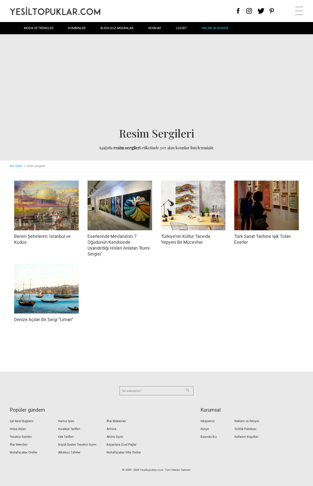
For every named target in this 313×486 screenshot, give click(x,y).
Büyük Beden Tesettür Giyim (77, 444)
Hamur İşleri (66, 421)
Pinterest (271, 11)
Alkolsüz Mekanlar (117, 28)
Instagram (249, 11)
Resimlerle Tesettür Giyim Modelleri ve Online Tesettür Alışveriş (55, 11)
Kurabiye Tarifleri (69, 429)
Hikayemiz (208, 421)
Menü (299, 11)
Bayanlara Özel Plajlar (121, 444)
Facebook (238, 11)
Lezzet (181, 28)
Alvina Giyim (115, 437)
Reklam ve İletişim (247, 421)
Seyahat (154, 28)
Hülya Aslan (18, 429)
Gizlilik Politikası (245, 429)
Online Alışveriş (214, 28)
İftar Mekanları (116, 421)
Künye (205, 429)
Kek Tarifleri (66, 437)
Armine (111, 429)
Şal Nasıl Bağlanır (22, 421)
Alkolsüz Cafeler (69, 452)
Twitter (261, 11)
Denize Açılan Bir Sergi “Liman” (43, 319)
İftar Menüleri (19, 444)
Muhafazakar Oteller (23, 452)
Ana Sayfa (16, 166)
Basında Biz (209, 437)
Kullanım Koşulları (246, 437)
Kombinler (77, 28)
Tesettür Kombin (21, 437)
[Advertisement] (156, 82)
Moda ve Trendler (39, 28)
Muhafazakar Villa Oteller (124, 452)
